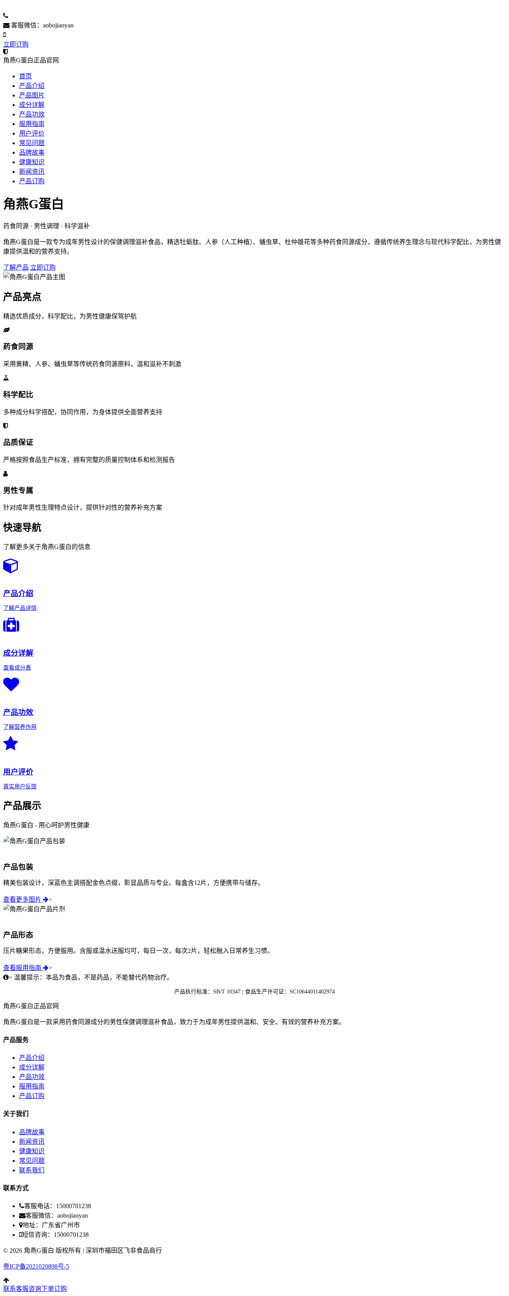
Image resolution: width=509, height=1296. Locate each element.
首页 (25, 76)
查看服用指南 (27, 967)
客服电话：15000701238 (43, 15)
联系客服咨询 (22, 1288)
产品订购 (32, 181)
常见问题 (32, 143)
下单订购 (54, 1288)
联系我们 (32, 1170)
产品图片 (32, 95)
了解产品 (16, 267)
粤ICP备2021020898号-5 (36, 1266)
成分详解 (32, 104)
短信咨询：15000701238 (41, 34)
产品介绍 (32, 85)
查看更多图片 (27, 899)
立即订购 (16, 44)
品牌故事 (32, 152)
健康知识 (32, 162)
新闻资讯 (32, 171)
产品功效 (32, 114)
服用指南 (32, 123)
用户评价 (32, 133)
